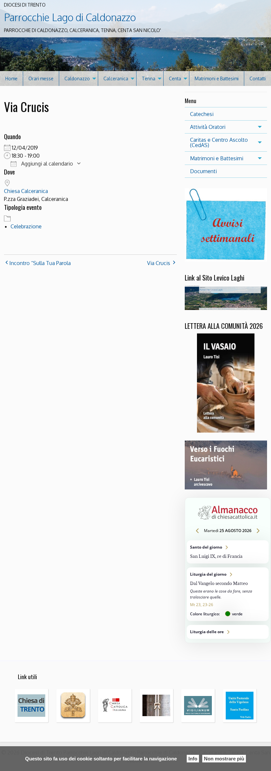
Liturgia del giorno (228, 594)
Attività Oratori (207, 127)
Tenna (148, 78)
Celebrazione (26, 226)
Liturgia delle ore (228, 632)
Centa (175, 78)
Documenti (203, 171)
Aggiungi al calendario (46, 163)
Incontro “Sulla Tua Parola (40, 263)
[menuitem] (11, 78)
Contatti (258, 78)
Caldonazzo (77, 78)
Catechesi (201, 114)
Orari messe (41, 78)
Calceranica (115, 78)
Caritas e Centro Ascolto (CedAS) (219, 142)
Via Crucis (158, 263)
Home (11, 78)
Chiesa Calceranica (26, 191)
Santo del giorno (228, 551)
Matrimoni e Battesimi (217, 78)
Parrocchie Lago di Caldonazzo (70, 17)
